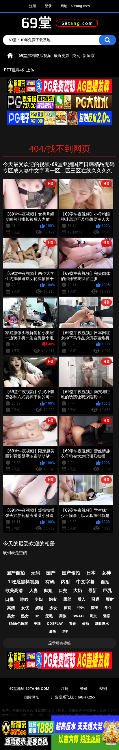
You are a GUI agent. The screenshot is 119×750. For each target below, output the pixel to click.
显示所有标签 (59, 643)
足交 (93, 616)
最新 (92, 590)
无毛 (49, 616)
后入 (81, 599)
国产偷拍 (71, 573)
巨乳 (107, 590)
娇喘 (39, 608)
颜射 (110, 599)
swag (78, 616)
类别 (76, 55)
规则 (103, 688)
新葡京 (89, 55)
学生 (108, 608)
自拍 (105, 582)
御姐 (48, 590)
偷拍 (85, 624)
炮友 (53, 599)
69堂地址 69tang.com (29, 688)
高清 (11, 608)
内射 (65, 582)
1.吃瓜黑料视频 (23, 582)
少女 (53, 608)
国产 (50, 573)
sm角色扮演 (18, 624)
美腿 (37, 624)
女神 (106, 573)
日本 (91, 573)
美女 (11, 616)
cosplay (55, 624)
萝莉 (67, 608)
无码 (35, 573)
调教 (62, 616)
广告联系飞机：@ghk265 (73, 697)
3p (37, 616)
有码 (50, 582)
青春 (72, 624)
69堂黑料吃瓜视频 (34, 55)
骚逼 (96, 599)
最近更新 (62, 55)
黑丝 (67, 599)
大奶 (77, 590)
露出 (94, 608)
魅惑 (106, 616)
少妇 (39, 599)
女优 (25, 608)
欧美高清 (14, 590)
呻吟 (24, 599)
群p (65, 631)
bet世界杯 (14, 70)
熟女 (25, 616)
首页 (10, 55)
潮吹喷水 (102, 624)
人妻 (33, 590)
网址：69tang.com (75, 6)
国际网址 (31, 697)
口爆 (9, 599)
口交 (63, 590)
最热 (52, 631)
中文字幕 (85, 582)
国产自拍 (15, 573)
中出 (81, 608)
